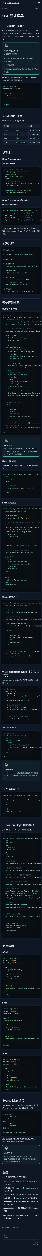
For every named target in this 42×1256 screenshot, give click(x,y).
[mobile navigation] (39, 3)
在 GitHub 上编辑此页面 (12, 1227)
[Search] (33, 3)
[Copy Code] (38, 86)
